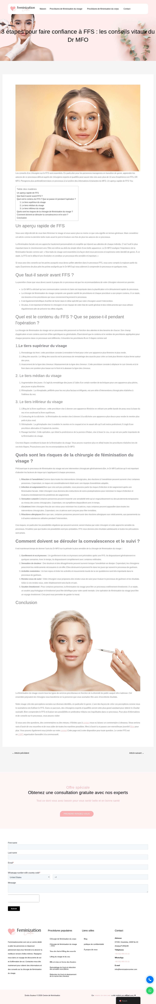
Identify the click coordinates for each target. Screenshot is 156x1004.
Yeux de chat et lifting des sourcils (63, 951)
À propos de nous (91, 950)
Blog (132, 727)
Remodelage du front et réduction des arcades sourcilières (63, 968)
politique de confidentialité (94, 944)
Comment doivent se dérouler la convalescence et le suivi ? (42, 215)
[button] (66, 9)
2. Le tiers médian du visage (32, 205)
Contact (127, 9)
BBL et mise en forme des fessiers (63, 962)
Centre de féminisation (51, 995)
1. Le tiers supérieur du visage (33, 202)
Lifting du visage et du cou (60, 957)
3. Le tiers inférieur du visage (32, 208)
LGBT (21, 734)
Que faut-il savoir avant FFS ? (30, 196)
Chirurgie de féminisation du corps (63, 939)
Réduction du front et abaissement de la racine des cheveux (63, 975)
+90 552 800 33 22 (122, 954)
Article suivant (136, 753)
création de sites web (102, 995)
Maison (43, 9)
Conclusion (22, 218)
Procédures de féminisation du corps (103, 9)
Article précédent (20, 753)
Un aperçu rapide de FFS (28, 193)
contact (86, 723)
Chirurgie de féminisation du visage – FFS (63, 945)
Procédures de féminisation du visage (66, 9)
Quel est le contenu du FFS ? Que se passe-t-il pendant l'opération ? (46, 199)
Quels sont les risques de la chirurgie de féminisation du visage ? (45, 212)
